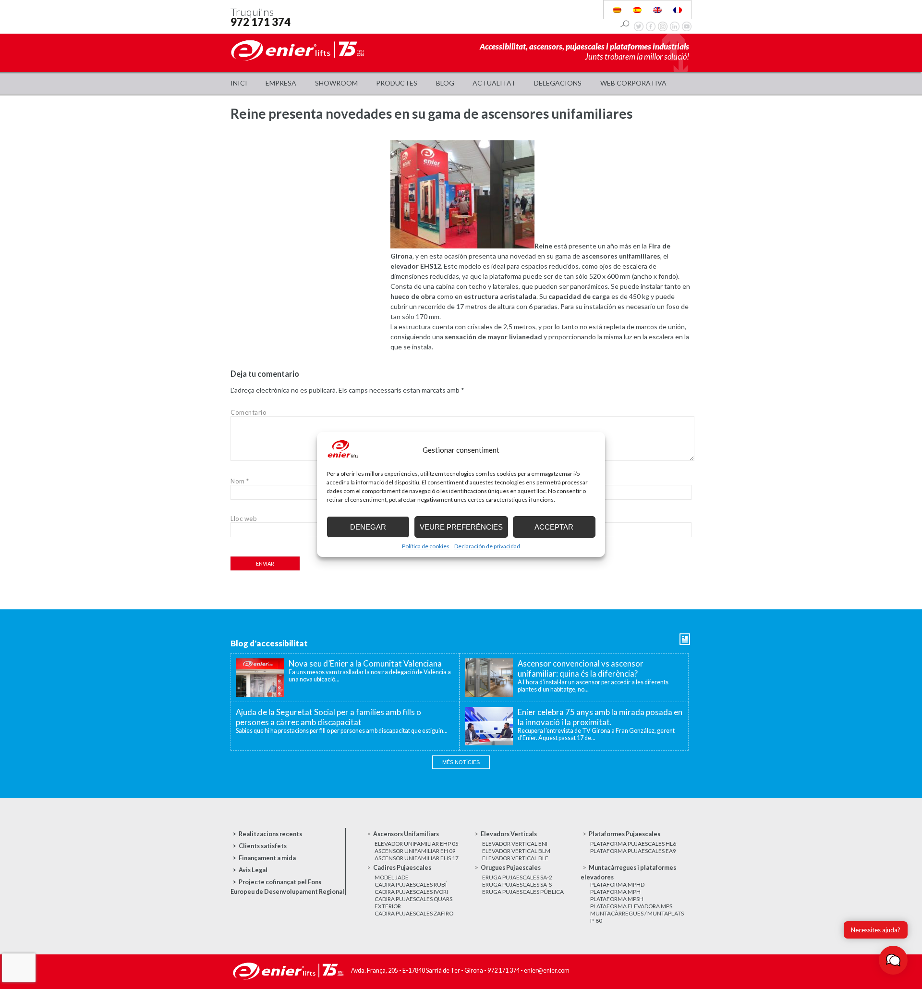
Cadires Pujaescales (402, 867)
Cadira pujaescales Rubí (411, 884)
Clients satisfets (263, 846)
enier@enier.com (547, 970)
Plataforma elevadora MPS (631, 906)
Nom (239, 481)
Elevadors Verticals (509, 834)
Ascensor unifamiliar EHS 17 (417, 858)
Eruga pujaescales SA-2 (517, 877)
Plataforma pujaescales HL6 (633, 843)
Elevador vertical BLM (516, 850)
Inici (238, 83)
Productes (396, 83)
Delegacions (558, 83)
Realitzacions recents (270, 834)
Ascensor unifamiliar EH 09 (415, 850)
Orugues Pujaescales (511, 867)
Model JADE (392, 877)
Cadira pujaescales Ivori (411, 891)
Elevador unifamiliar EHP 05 (417, 843)
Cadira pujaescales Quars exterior (413, 902)
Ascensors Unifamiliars (406, 834)
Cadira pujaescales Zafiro (414, 913)
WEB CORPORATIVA (633, 83)
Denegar (368, 527)
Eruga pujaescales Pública (523, 891)
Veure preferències (461, 527)
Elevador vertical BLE (515, 858)
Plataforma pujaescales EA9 (633, 850)
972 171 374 (260, 21)
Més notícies (461, 762)
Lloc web (243, 518)
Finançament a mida (267, 858)
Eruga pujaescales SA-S (517, 884)
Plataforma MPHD (617, 884)
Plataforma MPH (615, 891)
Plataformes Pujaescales (624, 834)
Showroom (336, 83)
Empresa (281, 83)
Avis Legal (253, 870)
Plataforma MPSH (616, 898)
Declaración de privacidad (487, 546)
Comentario (248, 412)
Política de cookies (425, 546)
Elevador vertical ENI (514, 843)
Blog (445, 83)
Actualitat (494, 83)
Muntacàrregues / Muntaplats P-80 (637, 917)
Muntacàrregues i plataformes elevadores (628, 872)
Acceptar (553, 527)
